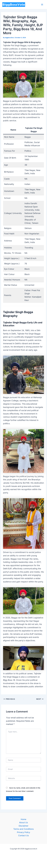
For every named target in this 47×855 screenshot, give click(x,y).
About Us (23, 822)
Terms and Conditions (23, 829)
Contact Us (23, 835)
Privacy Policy (23, 832)
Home (23, 819)
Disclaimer (23, 826)
